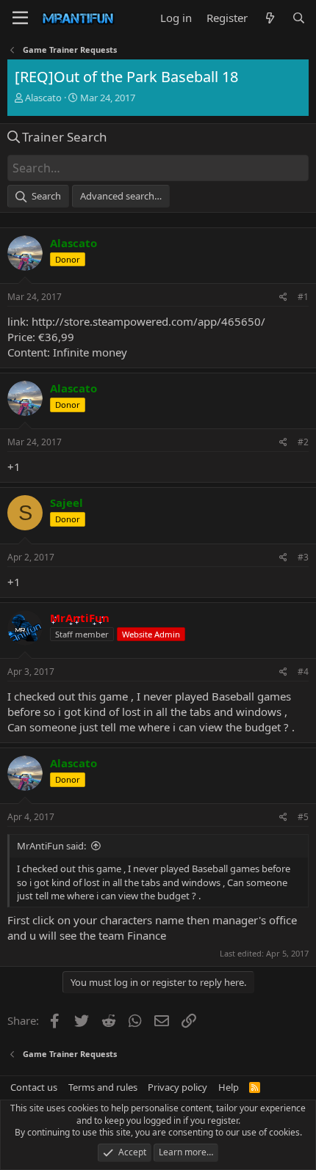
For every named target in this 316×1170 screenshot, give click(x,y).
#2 (303, 442)
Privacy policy (177, 1087)
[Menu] (20, 18)
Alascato (43, 97)
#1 (303, 296)
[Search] (298, 18)
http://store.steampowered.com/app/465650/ (148, 321)
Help (228, 1087)
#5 (303, 817)
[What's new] (269, 18)
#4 (303, 671)
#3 (303, 557)
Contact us (33, 1087)
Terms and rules (102, 1087)
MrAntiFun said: (51, 845)
